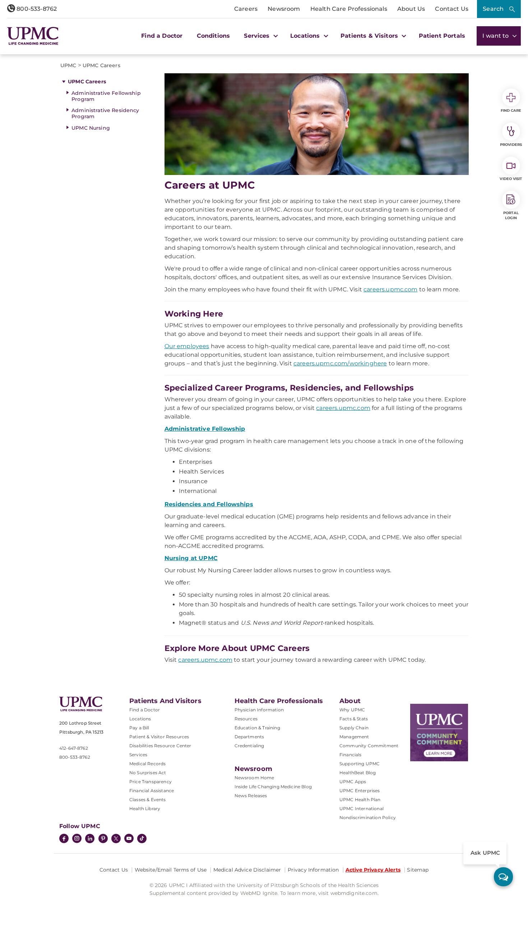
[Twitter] (116, 838)
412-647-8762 (73, 748)
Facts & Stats (353, 718)
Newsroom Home (254, 777)
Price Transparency (150, 781)
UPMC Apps (352, 781)
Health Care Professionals (348, 8)
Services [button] (257, 35)
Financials (350, 754)
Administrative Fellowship (205, 428)
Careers (246, 8)
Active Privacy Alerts (373, 870)
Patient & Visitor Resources (159, 736)
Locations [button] (306, 35)
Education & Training (257, 727)
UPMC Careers (87, 81)
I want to (496, 35)
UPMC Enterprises (359, 790)
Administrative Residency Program (105, 113)
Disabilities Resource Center (160, 745)
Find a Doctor (161, 35)
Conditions (213, 35)
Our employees (187, 346)
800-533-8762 (36, 8)
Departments (249, 736)
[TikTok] (142, 838)
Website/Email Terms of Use (171, 870)
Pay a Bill (139, 727)
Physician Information (259, 709)
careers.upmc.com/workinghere (340, 363)
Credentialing (249, 745)
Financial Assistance (151, 790)
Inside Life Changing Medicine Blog (273, 786)
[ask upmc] (503, 876)
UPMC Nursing (90, 128)
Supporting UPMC (359, 763)
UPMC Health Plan (360, 799)
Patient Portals (442, 35)
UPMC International (361, 808)
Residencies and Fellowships (209, 504)
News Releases (251, 795)
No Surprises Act (147, 772)
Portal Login (511, 215)
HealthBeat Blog (357, 772)
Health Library (144, 808)
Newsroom (284, 8)
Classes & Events (147, 799)
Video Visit (511, 178)
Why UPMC (352, 709)
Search (493, 8)
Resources (246, 718)
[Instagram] (77, 839)
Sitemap (418, 870)
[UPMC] (33, 36)
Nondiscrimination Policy (367, 817)
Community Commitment (368, 745)
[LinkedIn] (89, 839)
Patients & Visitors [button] (370, 35)
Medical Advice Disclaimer (247, 870)
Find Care (511, 110)
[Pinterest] (103, 839)
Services (138, 754)
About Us (411, 8)
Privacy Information (313, 870)
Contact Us (451, 8)
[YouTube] (129, 839)
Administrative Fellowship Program (106, 96)
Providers (511, 144)
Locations (140, 718)
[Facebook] (64, 839)
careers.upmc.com (390, 289)
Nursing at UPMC (191, 558)
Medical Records (147, 763)
